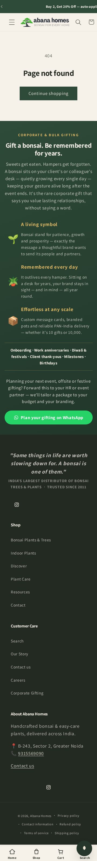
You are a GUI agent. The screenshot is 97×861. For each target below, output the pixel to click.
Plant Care (21, 579)
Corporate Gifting (27, 693)
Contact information (38, 824)
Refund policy (70, 824)
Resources (20, 591)
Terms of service (36, 833)
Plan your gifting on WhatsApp (52, 417)
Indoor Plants (23, 553)
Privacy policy (68, 816)
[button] (11, 22)
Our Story (19, 653)
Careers (18, 680)
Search (17, 641)
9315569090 (31, 753)
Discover (19, 565)
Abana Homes (40, 816)
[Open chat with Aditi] (84, 848)
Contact (18, 605)
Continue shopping (48, 93)
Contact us (21, 667)
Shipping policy (67, 833)
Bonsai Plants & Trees (31, 539)
